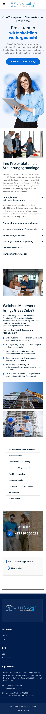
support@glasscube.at (14, 688)
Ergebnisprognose (16, 456)
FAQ (3, 639)
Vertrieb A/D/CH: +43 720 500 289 (18, 693)
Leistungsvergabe (16, 480)
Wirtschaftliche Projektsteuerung (22, 449)
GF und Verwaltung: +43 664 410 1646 (20, 696)
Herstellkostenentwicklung (19, 462)
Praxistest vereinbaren (22, 61)
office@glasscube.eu (14, 685)
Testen (4, 635)
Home (20, 710)
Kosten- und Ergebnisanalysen (21, 468)
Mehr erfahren (17, 568)
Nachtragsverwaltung (17, 474)
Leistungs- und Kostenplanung (21, 486)
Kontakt (27, 710)
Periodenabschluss (16, 492)
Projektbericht (14, 498)
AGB (3, 654)
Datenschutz (6, 658)
